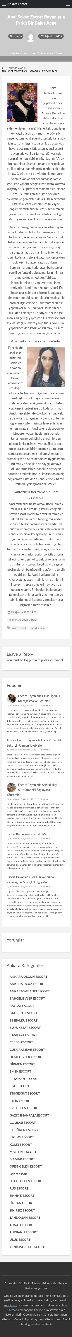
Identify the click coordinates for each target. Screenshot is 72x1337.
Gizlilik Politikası (29, 1283)
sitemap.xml (15, 1310)
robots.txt (10, 1305)
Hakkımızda (49, 1283)
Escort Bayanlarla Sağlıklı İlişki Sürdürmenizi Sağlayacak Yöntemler (33, 790)
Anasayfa (11, 1283)
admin (18, 36)
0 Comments (44, 705)
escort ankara (37, 628)
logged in (30, 660)
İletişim (63, 1283)
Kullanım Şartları (36, 1288)
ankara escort (19, 628)
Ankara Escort (17, 4)
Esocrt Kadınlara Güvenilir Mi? (27, 834)
